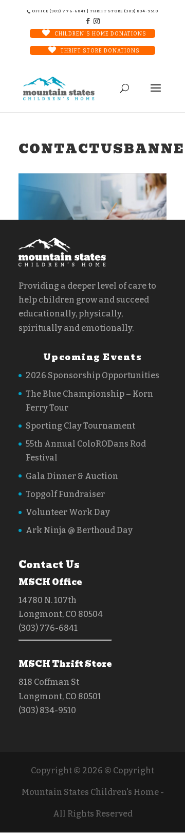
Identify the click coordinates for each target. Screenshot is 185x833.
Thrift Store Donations (100, 51)
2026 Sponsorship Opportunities (92, 375)
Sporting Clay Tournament (80, 426)
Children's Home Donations (100, 34)
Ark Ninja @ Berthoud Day (79, 530)
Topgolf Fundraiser (65, 494)
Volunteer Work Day (68, 512)
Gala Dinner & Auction (72, 476)
